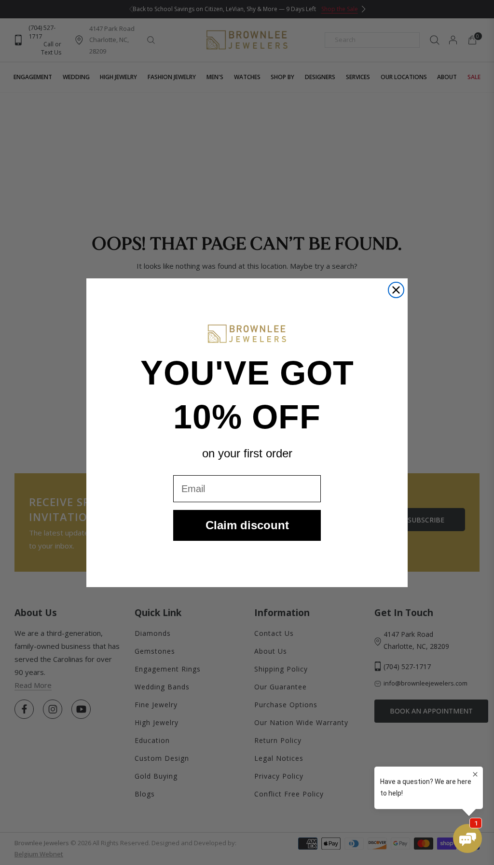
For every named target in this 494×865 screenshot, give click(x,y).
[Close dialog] (396, 290)
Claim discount (247, 525)
